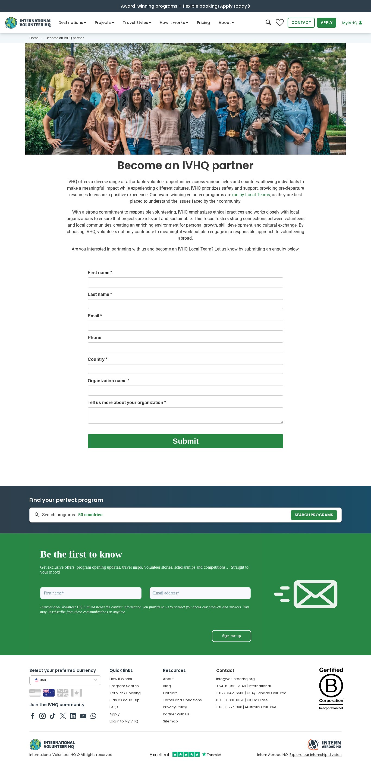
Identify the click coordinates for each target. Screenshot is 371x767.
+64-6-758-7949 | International (243, 685)
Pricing (203, 22)
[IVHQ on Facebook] (32, 715)
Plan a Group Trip (124, 700)
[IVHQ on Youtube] (83, 715)
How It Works (120, 678)
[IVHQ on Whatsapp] (93, 715)
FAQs (113, 707)
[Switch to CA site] (77, 692)
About (225, 22)
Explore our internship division (316, 754)
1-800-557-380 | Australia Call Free (246, 707)
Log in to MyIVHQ (123, 721)
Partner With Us (176, 714)
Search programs (314, 515)
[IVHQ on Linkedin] (73, 715)
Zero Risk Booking (125, 693)
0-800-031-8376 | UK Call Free (242, 700)
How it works (172, 22)
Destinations (70, 22)
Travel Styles (135, 22)
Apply (326, 22)
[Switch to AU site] (49, 692)
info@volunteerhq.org (235, 678)
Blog (167, 685)
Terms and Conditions (182, 700)
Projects (103, 22)
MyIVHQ (350, 23)
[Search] (268, 23)
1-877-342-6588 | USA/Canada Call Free (251, 693)
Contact (301, 22)
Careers (170, 693)
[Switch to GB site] (63, 692)
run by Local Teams (251, 194)
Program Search (124, 685)
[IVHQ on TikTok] (52, 715)
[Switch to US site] (35, 692)
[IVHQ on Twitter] (62, 715)
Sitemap (170, 721)
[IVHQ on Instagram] (42, 715)
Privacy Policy (175, 707)
